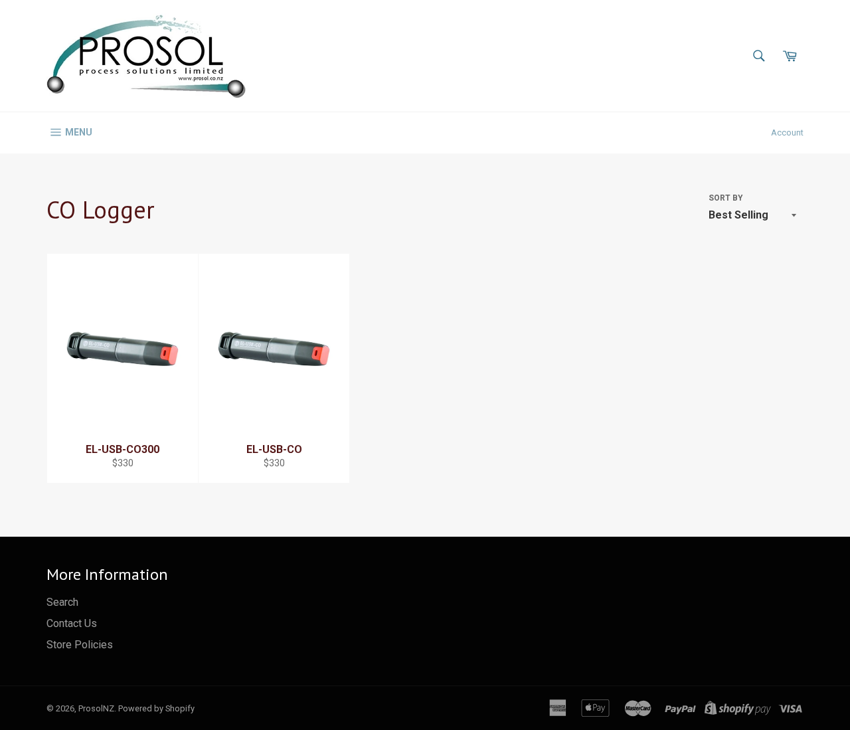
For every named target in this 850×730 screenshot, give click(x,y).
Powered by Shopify (156, 708)
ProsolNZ (96, 708)
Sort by (726, 198)
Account (787, 132)
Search (62, 602)
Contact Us (71, 623)
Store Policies (79, 644)
